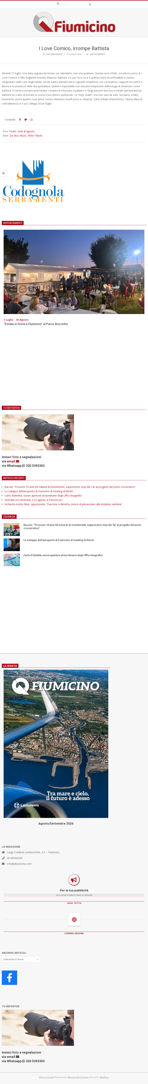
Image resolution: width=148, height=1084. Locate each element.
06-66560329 (14, 858)
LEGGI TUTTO (74, 903)
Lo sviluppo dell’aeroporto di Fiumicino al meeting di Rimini (39, 491)
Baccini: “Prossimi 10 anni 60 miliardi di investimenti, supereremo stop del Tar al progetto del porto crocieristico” (70, 487)
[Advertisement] (74, 368)
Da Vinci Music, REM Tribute (26, 135)
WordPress (104, 1077)
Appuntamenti (97, 54)
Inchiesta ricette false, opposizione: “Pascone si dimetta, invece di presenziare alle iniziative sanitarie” (63, 504)
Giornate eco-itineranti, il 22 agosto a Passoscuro (33, 500)
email (11, 461)
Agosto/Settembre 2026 (55, 823)
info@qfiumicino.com (19, 863)
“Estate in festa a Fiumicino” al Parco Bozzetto (36, 324)
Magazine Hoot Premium (78, 1077)
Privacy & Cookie (46, 1077)
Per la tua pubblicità (74, 890)
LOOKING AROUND (74, 933)
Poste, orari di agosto (22, 131)
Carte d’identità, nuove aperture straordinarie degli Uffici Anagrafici (43, 495)
